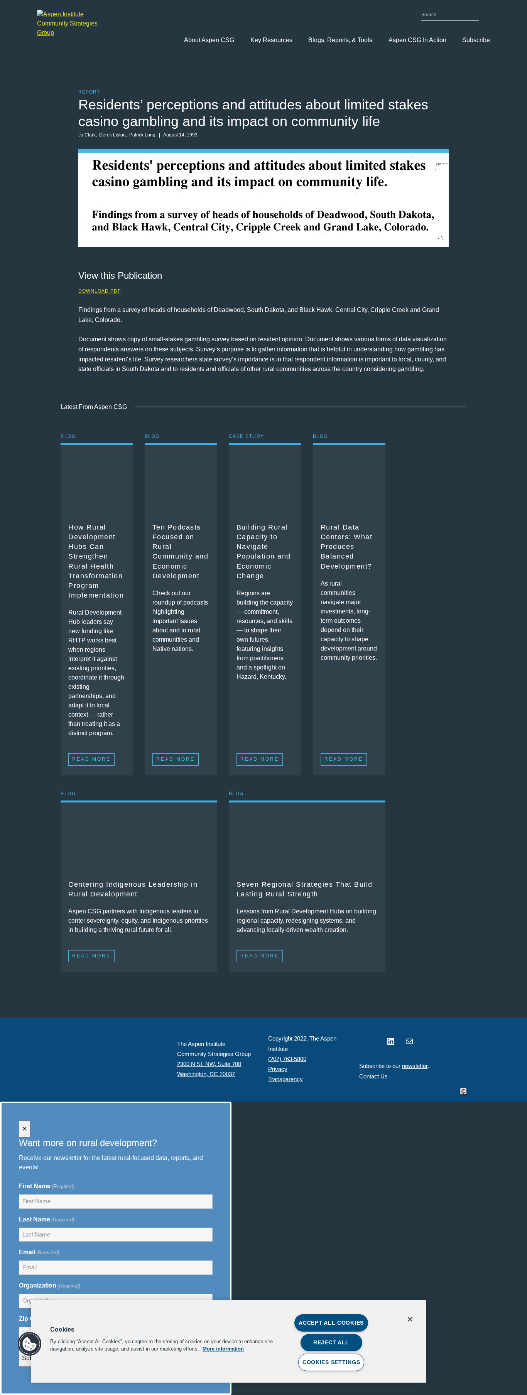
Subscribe (476, 40)
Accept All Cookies (331, 1323)
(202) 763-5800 (287, 1059)
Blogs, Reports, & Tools (340, 40)
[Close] (410, 1319)
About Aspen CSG (209, 40)
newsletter (414, 1066)
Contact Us (373, 1076)
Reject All (331, 1342)
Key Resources (271, 40)
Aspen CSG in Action (417, 40)
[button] (29, 1344)
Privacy (277, 1069)
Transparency (285, 1079)
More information (223, 1349)
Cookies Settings (331, 1362)
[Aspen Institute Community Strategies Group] (75, 23)
